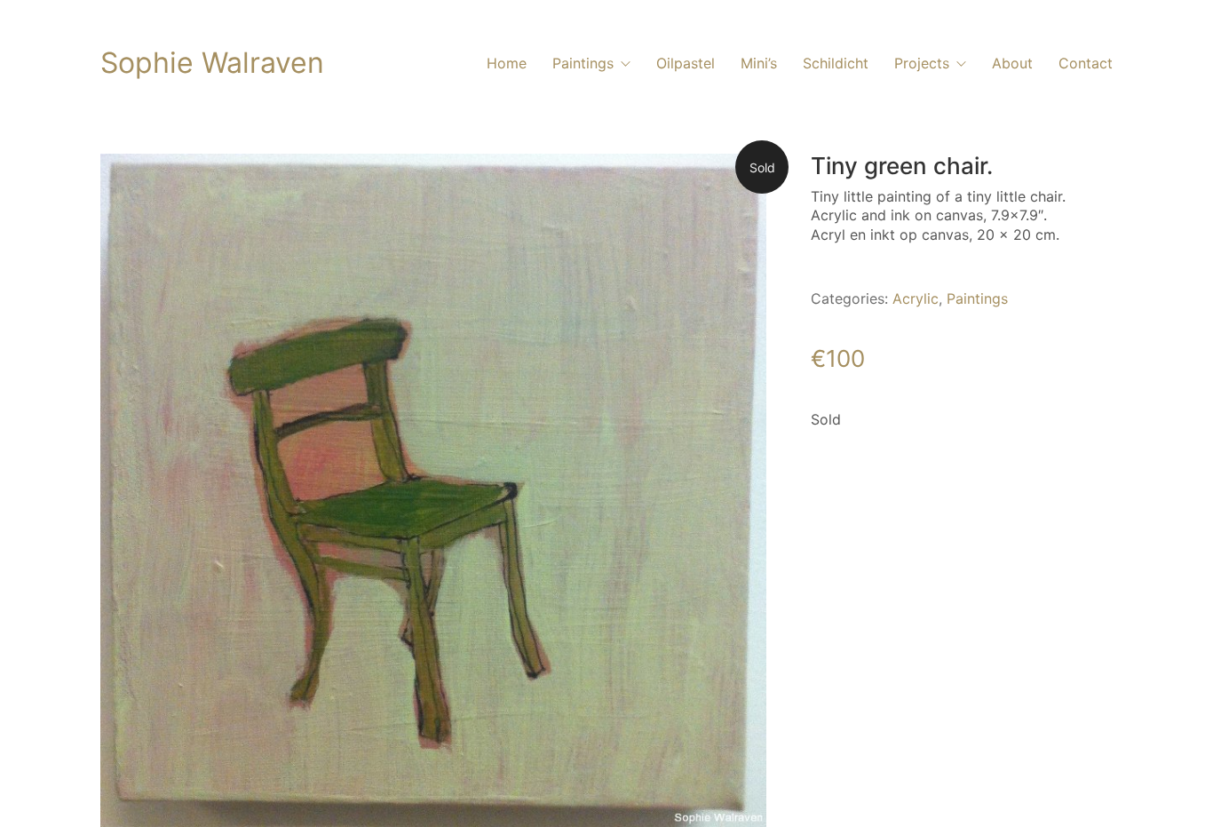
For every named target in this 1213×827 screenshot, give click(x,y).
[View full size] (127, 181)
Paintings (977, 298)
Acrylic (915, 298)
